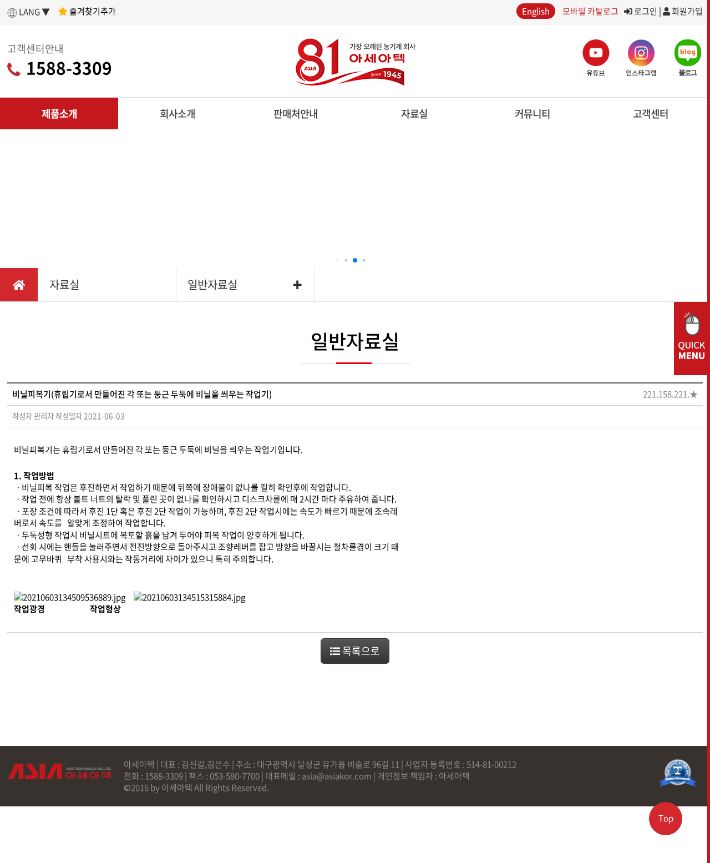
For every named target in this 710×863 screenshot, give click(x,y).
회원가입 (686, 11)
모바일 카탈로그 (590, 11)
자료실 (414, 113)
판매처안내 (295, 113)
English (536, 11)
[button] (337, 260)
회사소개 (177, 113)
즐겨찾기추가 (92, 11)
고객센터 (650, 113)
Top (665, 818)
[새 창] (677, 773)
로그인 (644, 11)
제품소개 (59, 113)
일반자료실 (212, 284)
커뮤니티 (532, 113)
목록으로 (360, 650)
